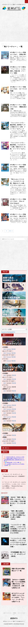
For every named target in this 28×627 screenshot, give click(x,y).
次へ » (11, 230)
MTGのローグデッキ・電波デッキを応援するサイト (14, 621)
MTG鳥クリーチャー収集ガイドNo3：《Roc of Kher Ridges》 (18, 201)
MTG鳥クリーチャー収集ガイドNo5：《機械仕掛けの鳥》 (18, 107)
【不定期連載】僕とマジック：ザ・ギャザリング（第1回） (18, 554)
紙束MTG (14, 618)
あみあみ (9, 405)
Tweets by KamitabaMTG (8, 332)
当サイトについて (7, 613)
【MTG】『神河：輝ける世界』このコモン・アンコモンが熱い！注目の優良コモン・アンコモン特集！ (18, 501)
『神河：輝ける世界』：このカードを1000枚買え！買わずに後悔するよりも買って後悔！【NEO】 (18, 515)
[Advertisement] (14, 27)
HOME (14, 613)
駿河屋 (13, 349)
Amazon (9, 353)
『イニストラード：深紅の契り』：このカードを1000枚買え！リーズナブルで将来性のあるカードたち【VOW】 (18, 529)
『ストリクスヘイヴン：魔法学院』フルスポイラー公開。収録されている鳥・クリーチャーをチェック (18, 147)
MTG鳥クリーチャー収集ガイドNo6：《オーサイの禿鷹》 (18, 89)
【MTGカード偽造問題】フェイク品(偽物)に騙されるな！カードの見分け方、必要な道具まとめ (18, 584)
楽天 (5, 349)
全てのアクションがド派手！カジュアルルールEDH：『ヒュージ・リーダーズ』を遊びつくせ (18, 597)
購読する (6, 448)
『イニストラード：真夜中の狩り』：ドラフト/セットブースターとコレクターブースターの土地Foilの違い (18, 542)
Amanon (9, 349)
